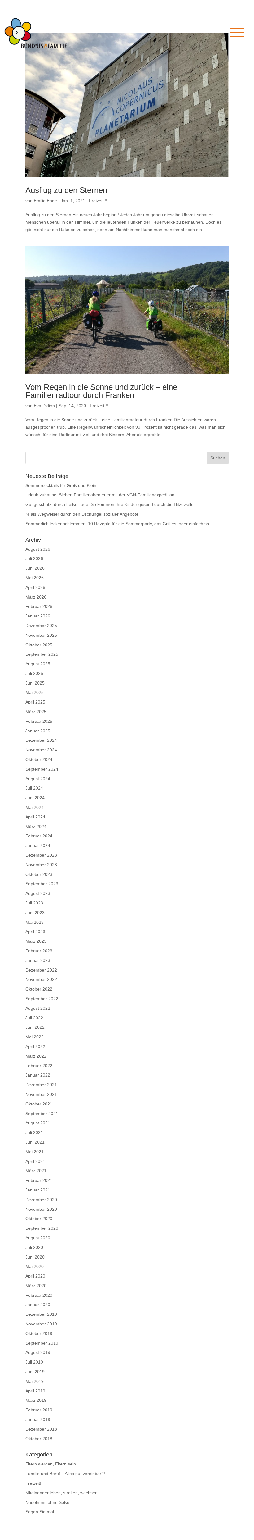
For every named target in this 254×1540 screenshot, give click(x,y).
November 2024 (41, 749)
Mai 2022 (34, 1036)
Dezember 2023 (41, 855)
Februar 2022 (38, 1065)
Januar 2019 (37, 1419)
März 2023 (35, 941)
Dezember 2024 (41, 740)
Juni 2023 (35, 912)
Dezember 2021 (41, 1084)
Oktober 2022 (38, 988)
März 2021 (35, 1170)
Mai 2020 (34, 1266)
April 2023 (35, 931)
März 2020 (35, 1285)
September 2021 (41, 1113)
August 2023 (37, 893)
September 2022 (41, 998)
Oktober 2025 (38, 644)
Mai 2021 (34, 1151)
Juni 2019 (35, 1371)
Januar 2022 (37, 1075)
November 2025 (41, 635)
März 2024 (35, 826)
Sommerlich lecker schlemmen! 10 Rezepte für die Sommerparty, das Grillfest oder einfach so (117, 523)
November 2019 (41, 1323)
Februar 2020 (38, 1295)
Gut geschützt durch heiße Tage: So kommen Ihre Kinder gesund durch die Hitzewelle (109, 504)
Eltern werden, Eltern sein (50, 1463)
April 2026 (35, 587)
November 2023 (41, 864)
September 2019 (41, 1343)
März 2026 (35, 597)
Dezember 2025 (41, 625)
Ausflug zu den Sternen (66, 190)
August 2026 (37, 549)
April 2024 (35, 816)
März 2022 (35, 1056)
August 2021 (37, 1122)
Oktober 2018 (38, 1438)
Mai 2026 (34, 577)
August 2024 (37, 778)
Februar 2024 (38, 835)
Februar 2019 (38, 1409)
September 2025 (41, 654)
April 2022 (35, 1046)
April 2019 (35, 1390)
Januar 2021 (37, 1189)
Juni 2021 (35, 1142)
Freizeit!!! (98, 200)
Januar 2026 (37, 615)
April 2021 (35, 1161)
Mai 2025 (34, 692)
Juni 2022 (35, 1027)
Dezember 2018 (41, 1429)
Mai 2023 (34, 922)
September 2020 (41, 1228)
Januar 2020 (37, 1304)
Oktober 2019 (38, 1333)
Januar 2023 (37, 960)
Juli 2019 (34, 1362)
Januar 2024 (37, 845)
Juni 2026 (35, 568)
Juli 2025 (34, 673)
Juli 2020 (34, 1247)
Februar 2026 (38, 606)
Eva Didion (44, 405)
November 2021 (41, 1094)
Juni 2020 (35, 1257)
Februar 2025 (38, 721)
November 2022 (41, 979)
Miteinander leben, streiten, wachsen (61, 1492)
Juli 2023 (34, 902)
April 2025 (35, 701)
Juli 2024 (34, 788)
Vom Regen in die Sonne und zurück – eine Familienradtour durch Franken (101, 391)
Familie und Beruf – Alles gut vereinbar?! (65, 1473)
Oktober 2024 (38, 759)
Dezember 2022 (41, 970)
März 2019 (35, 1400)
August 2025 (37, 663)
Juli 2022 (34, 1017)
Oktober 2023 (38, 874)
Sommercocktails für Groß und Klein (60, 485)
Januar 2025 (37, 730)
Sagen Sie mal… (41, 1511)
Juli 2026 (34, 558)
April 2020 (35, 1275)
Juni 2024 (35, 797)
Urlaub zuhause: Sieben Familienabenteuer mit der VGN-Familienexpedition (99, 494)
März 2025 (35, 711)
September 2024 (41, 769)
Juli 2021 (34, 1132)
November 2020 (41, 1209)
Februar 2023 (38, 950)
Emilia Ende (45, 200)
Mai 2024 (34, 807)
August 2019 (37, 1352)
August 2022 (37, 1008)
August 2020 (37, 1237)
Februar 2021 (38, 1180)
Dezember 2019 (41, 1314)
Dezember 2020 (41, 1199)
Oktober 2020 (38, 1218)
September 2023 (41, 883)
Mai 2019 (34, 1381)
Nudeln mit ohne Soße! (48, 1502)
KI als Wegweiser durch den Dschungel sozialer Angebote (81, 514)
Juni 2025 (35, 683)
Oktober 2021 (38, 1103)
